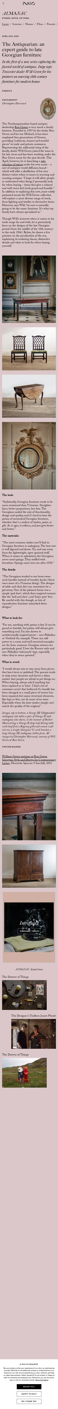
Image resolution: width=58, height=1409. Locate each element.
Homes (29, 24)
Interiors (17, 24)
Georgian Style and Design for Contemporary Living (29, 762)
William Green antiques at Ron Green (24, 756)
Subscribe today (29, 931)
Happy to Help (29, 1394)
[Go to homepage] (29, 3)
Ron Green (21, 127)
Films (40, 24)
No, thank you (29, 1401)
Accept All (29, 1386)
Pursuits (51, 24)
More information (41, 1380)
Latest (5, 24)
